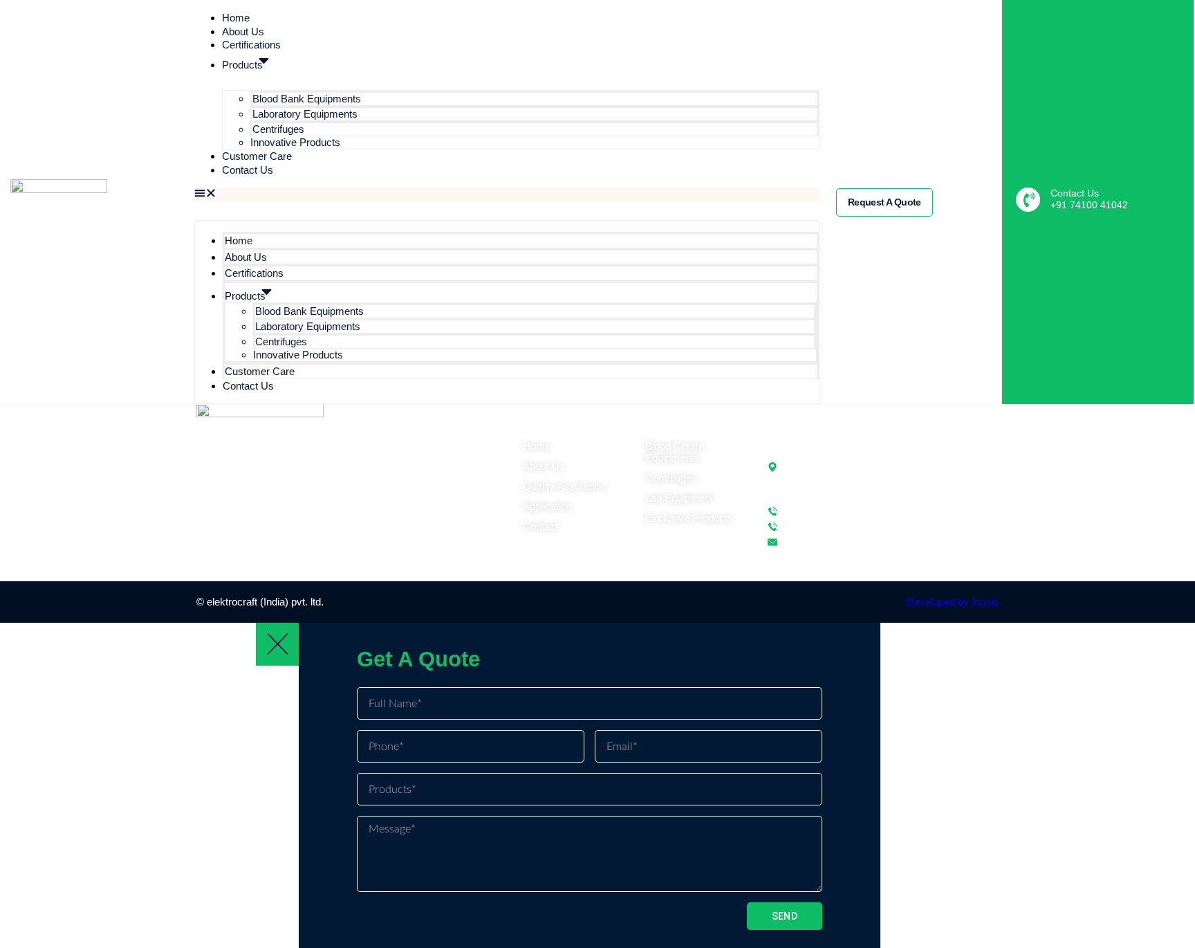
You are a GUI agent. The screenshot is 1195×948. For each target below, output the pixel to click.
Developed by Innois (953, 602)
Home (236, 18)
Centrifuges (278, 129)
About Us (243, 31)
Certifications (251, 45)
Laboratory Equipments (305, 114)
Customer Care (257, 156)
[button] (506, 194)
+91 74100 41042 (1089, 205)
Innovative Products (295, 142)
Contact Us (247, 170)
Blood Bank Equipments (306, 98)
